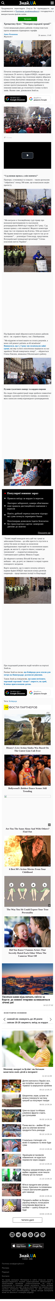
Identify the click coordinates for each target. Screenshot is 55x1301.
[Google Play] (35, 1246)
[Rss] (12, 1234)
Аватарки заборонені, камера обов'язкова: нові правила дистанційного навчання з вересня (28, 506)
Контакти (5, 1276)
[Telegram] (18, 1234)
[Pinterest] (42, 1234)
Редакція (5, 1272)
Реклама (5, 1268)
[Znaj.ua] (27, 3)
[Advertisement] (27, 302)
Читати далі (27, 1220)
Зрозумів (27, 19)
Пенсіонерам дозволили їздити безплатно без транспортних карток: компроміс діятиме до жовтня (27, 524)
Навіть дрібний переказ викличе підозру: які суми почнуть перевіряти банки (27, 515)
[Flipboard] (36, 1234)
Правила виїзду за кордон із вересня (25, 498)
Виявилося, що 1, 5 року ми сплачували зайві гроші (25, 347)
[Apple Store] (19, 1246)
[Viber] (24, 1234)
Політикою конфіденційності (27, 11)
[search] (3, 3)
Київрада (13, 701)
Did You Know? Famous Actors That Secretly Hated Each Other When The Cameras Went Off (27, 953)
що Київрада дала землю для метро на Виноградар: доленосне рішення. (27, 673)
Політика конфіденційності (13, 1264)
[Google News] (30, 1234)
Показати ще (44, 532)
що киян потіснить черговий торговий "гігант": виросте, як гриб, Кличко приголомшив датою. (25, 681)
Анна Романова (11, 34)
